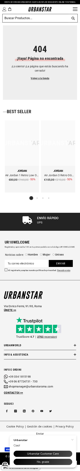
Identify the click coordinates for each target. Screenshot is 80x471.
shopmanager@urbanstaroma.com (31, 386)
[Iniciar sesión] (3, 9)
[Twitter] (50, 411)
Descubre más (63, 270)
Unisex (59, 254)
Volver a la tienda (40, 78)
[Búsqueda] (68, 9)
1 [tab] (31, 198)
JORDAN (22, 170)
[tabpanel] (22, 156)
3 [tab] (43, 198)
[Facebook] (7, 411)
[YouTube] (42, 411)
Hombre (33, 254)
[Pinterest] (33, 411)
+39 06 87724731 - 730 (22, 381)
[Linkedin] (24, 411)
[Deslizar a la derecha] (76, 221)
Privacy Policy (65, 426)
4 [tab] (49, 198)
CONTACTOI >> (13, 392)
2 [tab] (37, 198)
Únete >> (10, 310)
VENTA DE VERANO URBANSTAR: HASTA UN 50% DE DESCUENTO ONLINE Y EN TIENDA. (40, 2)
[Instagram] (15, 411)
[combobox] (35, 18)
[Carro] (10, 9)
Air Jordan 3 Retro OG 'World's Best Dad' (58, 175)
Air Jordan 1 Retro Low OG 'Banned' (22, 175)
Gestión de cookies (39, 426)
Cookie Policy (15, 426)
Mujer (46, 254)
